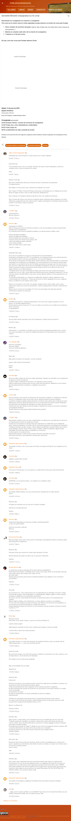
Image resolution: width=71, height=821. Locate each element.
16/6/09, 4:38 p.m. (14, 514)
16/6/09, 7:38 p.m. (14, 544)
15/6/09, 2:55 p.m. (14, 293)
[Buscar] (68, 4)
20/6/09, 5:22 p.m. (14, 783)
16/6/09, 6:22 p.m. (14, 531)
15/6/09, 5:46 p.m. (14, 336)
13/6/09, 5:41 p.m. (14, 218)
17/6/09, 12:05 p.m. (14, 610)
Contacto (40, 10)
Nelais (11, 616)
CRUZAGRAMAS (20, 3)
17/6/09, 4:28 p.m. (14, 646)
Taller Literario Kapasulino (16, 153)
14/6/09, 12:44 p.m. (14, 247)
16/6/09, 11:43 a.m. (14, 451)
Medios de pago (55, 10)
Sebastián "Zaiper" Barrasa (18, 816)
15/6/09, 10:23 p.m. (14, 412)
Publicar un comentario (10, 801)
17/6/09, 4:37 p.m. (14, 711)
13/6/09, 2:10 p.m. (14, 205)
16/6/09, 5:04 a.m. (14, 438)
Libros (21, 10)
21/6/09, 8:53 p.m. (14, 796)
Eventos (45, 145)
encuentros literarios (34, 145)
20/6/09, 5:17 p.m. (14, 773)
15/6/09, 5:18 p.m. (14, 322)
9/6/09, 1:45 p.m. (14, 174)
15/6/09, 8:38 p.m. (14, 389)
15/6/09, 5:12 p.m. (14, 311)
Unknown (11, 223)
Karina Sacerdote (14, 537)
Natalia (11, 299)
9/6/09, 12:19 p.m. (14, 158)
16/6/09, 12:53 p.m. (14, 484)
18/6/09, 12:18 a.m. (14, 753)
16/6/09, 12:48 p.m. (14, 473)
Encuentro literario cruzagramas (16, 145)
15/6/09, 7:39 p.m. (14, 370)
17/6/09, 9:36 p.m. (14, 734)
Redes (30, 10)
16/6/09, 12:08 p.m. (14, 462)
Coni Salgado (13, 342)
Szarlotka (12, 375)
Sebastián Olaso (14, 467)
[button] (68, 16)
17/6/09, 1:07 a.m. (14, 584)
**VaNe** (12, 211)
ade (10, 789)
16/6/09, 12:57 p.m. (14, 496)
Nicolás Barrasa (13, 567)
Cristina (11, 395)
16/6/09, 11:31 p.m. (14, 562)
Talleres (11, 10)
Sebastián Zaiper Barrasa (16, 443)
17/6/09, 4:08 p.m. (14, 633)
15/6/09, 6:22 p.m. (14, 351)
